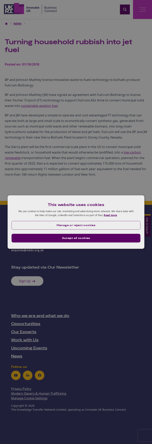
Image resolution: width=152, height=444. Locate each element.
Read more (110, 215)
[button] (75, 225)
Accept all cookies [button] (76, 238)
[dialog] (76, 222)
